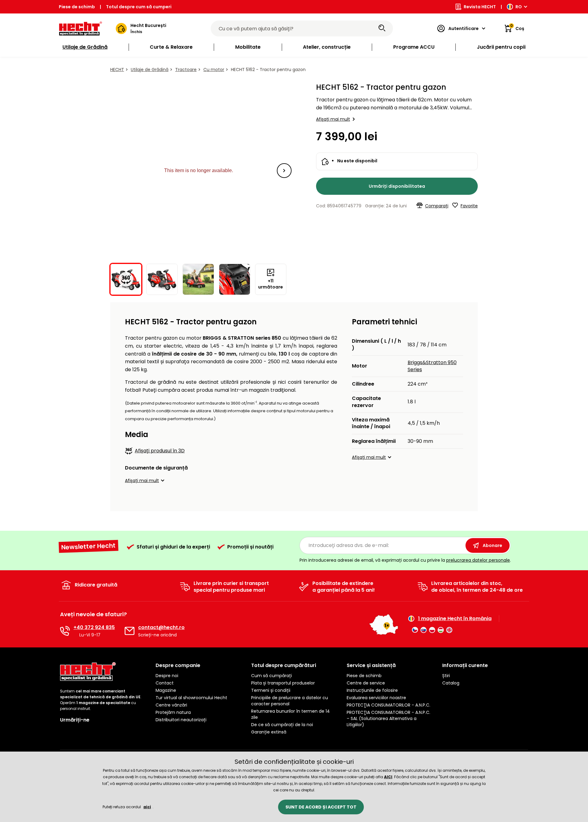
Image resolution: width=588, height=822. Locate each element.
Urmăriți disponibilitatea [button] (397, 186)
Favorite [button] (469, 206)
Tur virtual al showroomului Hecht (191, 698)
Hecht (117, 69)
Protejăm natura (173, 712)
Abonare (492, 545)
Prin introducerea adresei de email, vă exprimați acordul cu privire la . (405, 560)
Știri (446, 676)
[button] (284, 170)
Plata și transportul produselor (283, 683)
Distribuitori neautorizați (181, 720)
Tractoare (186, 69)
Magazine (166, 690)
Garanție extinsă (268, 732)
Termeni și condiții (270, 690)
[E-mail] (129, 631)
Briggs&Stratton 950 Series (432, 366)
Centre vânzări (171, 705)
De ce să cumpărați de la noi (282, 725)
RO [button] (518, 7)
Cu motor (213, 69)
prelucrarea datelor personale (478, 560)
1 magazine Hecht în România (455, 618)
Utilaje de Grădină (149, 69)
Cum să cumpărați (271, 676)
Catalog (450, 683)
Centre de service (366, 683)
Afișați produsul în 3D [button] (160, 450)
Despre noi (167, 676)
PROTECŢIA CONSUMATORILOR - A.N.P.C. (388, 705)
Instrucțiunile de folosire (372, 690)
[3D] (198, 170)
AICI (388, 776)
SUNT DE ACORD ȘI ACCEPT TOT (320, 807)
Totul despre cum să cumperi (139, 7)
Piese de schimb (77, 7)
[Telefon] (65, 631)
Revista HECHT (480, 7)
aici (147, 806)
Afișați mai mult (333, 119)
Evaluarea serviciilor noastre (376, 698)
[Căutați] (382, 28)
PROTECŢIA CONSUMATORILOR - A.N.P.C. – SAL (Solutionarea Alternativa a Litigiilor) (388, 718)
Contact (165, 683)
